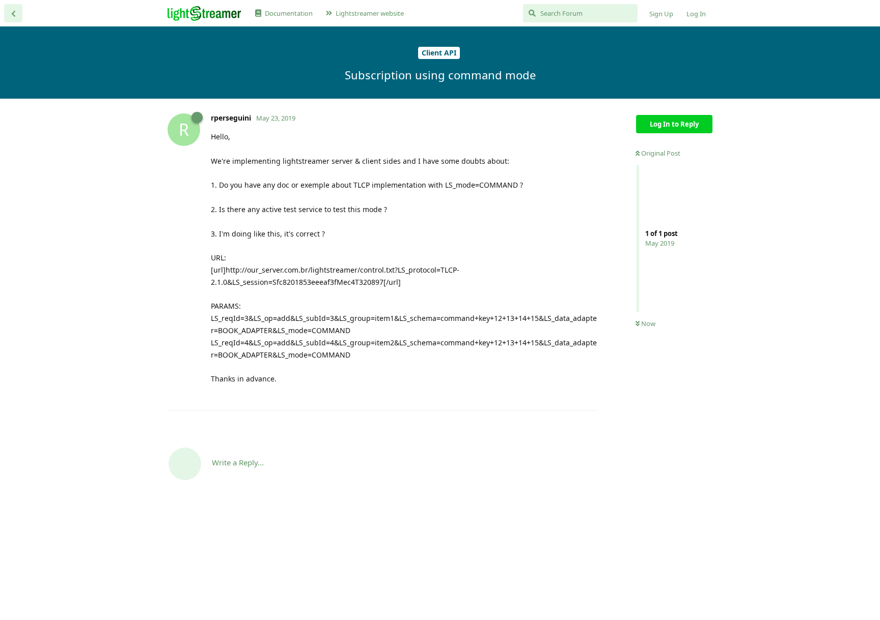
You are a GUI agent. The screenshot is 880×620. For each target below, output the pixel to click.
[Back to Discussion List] (13, 13)
